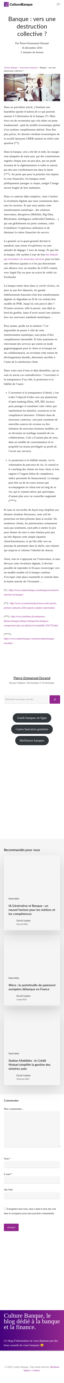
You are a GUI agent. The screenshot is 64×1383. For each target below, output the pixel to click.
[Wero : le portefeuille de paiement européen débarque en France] (32, 970)
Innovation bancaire (28, 67)
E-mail (8, 1174)
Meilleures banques (32, 740)
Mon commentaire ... (14, 1109)
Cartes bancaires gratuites (32, 729)
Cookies (36, 1370)
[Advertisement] (32, 787)
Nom (7, 1158)
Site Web (8, 1189)
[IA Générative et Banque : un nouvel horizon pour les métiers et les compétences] (32, 892)
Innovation (14, 898)
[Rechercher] (55, 699)
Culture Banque (11, 67)
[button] (58, 4)
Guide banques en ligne (32, 717)
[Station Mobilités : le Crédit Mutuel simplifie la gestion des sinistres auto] (32, 1047)
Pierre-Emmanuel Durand (34, 43)
